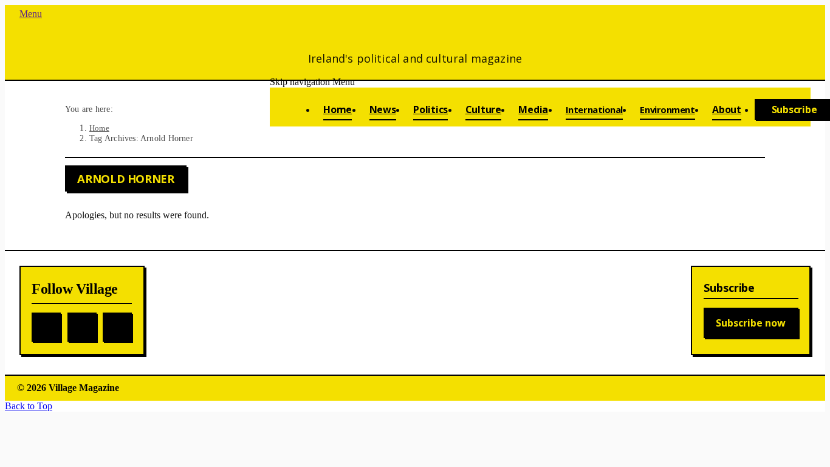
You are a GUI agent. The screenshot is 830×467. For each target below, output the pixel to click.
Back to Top (28, 406)
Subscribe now (751, 323)
